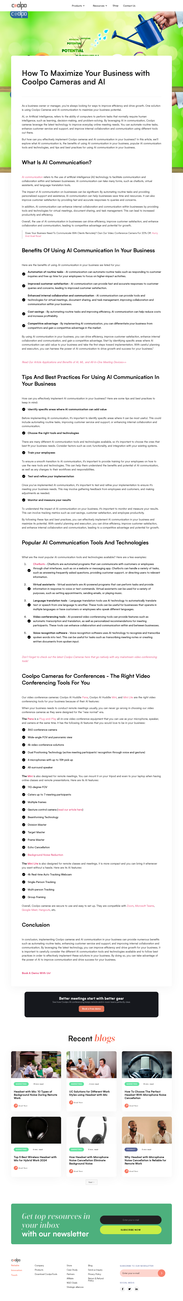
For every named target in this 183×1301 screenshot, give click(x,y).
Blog (90, 1265)
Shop (115, 5)
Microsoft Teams (144, 905)
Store (69, 1265)
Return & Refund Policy (96, 1279)
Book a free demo (91, 1008)
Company (39, 1265)
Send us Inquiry (95, 1270)
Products (39, 1270)
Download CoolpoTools (46, 1274)
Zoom (130, 905)
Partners (70, 1274)
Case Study (72, 1270)
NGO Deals (72, 1283)
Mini (114, 697)
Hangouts (44, 909)
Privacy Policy (94, 1274)
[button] (78, 5)
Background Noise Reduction (45, 854)
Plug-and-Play (47, 718)
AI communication (32, 177)
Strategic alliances (75, 1287)
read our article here (70, 809)
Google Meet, (30, 909)
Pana (85, 697)
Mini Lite (128, 697)
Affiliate (70, 1278)
